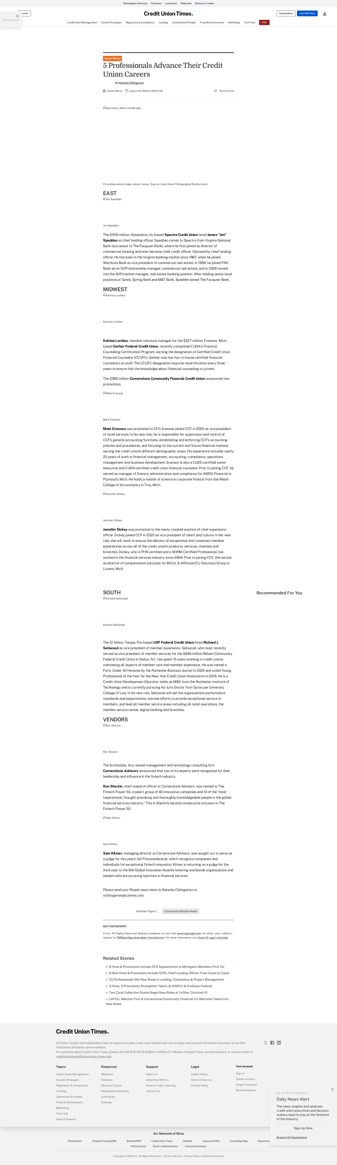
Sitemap (106, 1102)
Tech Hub (62, 1113)
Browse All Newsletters (292, 1137)
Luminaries (171, 3)
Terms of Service (201, 1079)
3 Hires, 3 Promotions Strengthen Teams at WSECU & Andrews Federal (160, 986)
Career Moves (112, 58)
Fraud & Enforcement (69, 1102)
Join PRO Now (307, 13)
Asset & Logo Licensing (161, 1085)
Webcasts (186, 3)
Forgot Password (246, 1084)
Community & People (69, 1096)
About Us (152, 1074)
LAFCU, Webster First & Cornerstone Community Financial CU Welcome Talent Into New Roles (167, 1001)
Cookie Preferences (212, 1156)
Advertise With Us (157, 1079)
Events (24, 13)
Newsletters (286, 13)
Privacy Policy (199, 1085)
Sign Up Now (303, 1128)
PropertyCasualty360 (104, 1141)
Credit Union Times (162, 1141)
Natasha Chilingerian (131, 82)
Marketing (62, 1107)
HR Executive (138, 1146)
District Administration (165, 1146)
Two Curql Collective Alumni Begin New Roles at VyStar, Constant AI (158, 992)
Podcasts (156, 3)
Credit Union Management (72, 1074)
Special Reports (66, 1119)
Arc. (136, 1156)
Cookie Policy (199, 1074)
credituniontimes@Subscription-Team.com (83, 1056)
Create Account (245, 1078)
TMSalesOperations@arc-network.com (140, 937)
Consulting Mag (239, 1141)
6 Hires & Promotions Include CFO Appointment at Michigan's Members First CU (166, 967)
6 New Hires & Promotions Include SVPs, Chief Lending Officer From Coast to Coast (169, 973)
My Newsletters (246, 1090)
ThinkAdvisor (74, 1141)
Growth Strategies (67, 1079)
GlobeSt (187, 1141)
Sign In (240, 1073)
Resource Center (204, 3)
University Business (195, 1146)
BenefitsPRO (134, 1141)
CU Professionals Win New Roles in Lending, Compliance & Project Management (166, 979)
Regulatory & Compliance (72, 1085)
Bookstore (264, 1141)
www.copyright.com (189, 933)
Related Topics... (147, 911)
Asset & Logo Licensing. (213, 937)
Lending (61, 1091)
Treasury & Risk (211, 1141)
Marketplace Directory (135, 3)
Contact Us (153, 1091)
